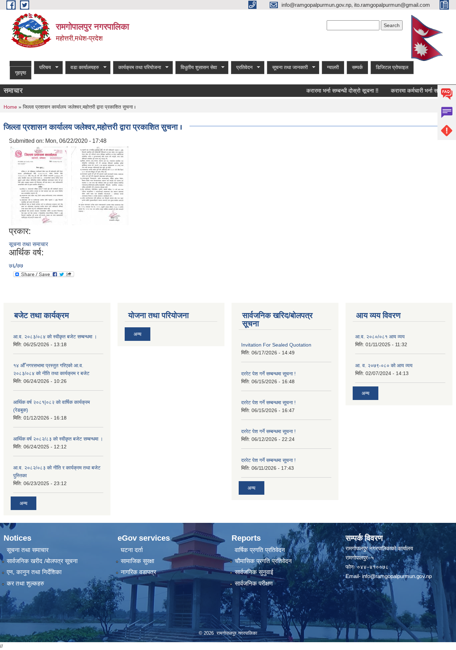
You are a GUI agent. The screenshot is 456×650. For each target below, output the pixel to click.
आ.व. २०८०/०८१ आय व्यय (380, 336)
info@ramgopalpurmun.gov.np (397, 576)
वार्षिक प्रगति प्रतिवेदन (260, 550)
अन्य (23, 503)
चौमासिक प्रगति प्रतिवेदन (263, 561)
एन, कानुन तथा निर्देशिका (34, 572)
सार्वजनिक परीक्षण (254, 583)
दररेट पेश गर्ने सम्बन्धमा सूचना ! (268, 373)
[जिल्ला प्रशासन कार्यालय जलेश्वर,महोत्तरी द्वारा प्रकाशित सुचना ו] (39, 185)
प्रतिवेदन (242, 67)
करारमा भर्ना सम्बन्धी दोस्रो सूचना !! (333, 91)
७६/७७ (16, 265)
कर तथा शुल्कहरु (25, 583)
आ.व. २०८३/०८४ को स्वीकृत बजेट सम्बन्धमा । (55, 336)
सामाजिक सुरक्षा (137, 561)
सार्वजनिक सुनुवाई (254, 572)
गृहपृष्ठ (20, 73)
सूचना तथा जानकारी (287, 67)
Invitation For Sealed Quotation (276, 345)
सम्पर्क (357, 67)
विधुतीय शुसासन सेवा (196, 67)
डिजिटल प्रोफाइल (392, 67)
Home (10, 107)
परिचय (42, 67)
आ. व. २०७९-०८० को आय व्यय (384, 365)
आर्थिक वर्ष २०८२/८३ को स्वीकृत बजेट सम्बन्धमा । (58, 439)
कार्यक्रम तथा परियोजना (137, 67)
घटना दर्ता (132, 550)
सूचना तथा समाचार (28, 244)
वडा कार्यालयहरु (82, 67)
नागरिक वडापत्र (138, 572)
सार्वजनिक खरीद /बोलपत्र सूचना (42, 561)
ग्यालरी (333, 67)
